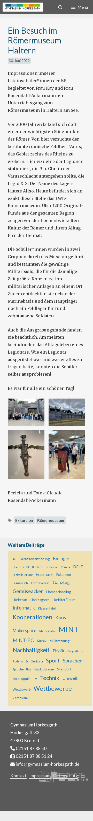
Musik (42, 641)
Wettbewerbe (53, 688)
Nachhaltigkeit (31, 650)
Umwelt (70, 678)
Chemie (53, 567)
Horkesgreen (40, 600)
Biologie (61, 558)
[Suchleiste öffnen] (60, 7)
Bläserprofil (21, 567)
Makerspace (24, 630)
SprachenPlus (22, 669)
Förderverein (40, 583)
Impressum (40, 775)
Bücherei (38, 567)
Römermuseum (50, 520)
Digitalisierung (23, 574)
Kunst (61, 617)
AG (15, 559)
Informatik (24, 608)
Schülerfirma (34, 661)
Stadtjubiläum (44, 669)
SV (35, 678)
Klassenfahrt (47, 608)
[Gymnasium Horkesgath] (23, 7)
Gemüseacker (28, 591)
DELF (78, 567)
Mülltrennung (59, 641)
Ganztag (61, 582)
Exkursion (24, 520)
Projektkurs (75, 651)
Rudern (18, 661)
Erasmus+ (44, 574)
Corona (65, 567)
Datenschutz (65, 775)
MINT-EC (23, 640)
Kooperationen (32, 617)
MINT (68, 629)
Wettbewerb (21, 689)
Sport (53, 660)
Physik (58, 650)
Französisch (20, 583)
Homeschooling (58, 591)
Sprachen (72, 660)
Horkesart (20, 600)
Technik (49, 678)
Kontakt (18, 775)
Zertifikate (20, 698)
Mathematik (47, 631)
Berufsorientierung (35, 559)
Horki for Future (64, 600)
